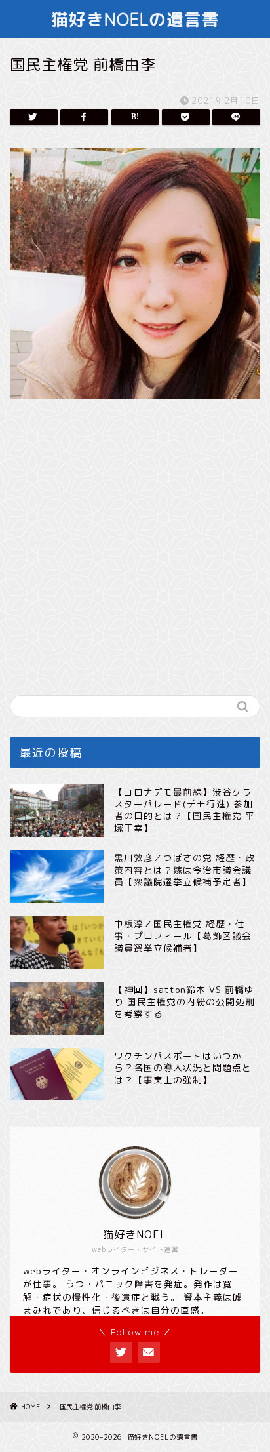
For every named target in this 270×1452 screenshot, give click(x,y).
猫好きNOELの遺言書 (135, 19)
